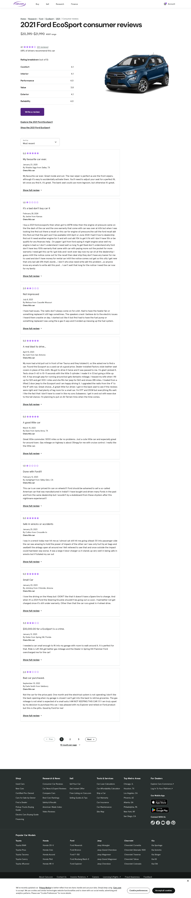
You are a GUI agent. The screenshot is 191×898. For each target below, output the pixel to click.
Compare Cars (49, 793)
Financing (20, 819)
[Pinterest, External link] (173, 823)
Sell (47, 4)
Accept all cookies (163, 890)
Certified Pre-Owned (25, 793)
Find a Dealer (21, 802)
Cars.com (117, 888)
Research (60, 4)
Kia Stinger (156, 854)
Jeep (99, 840)
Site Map (100, 811)
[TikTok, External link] (153, 823)
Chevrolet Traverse (132, 854)
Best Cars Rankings (51, 797)
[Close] (188, 881)
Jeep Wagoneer (104, 854)
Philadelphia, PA (130, 807)
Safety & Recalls (49, 802)
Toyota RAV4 (21, 845)
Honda (46, 840)
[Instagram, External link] (168, 823)
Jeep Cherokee (104, 863)
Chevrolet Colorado (132, 863)
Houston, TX (129, 788)
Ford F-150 (75, 854)
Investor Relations (78, 877)
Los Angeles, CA (130, 793)
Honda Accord (49, 854)
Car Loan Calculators (106, 784)
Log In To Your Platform (161, 788)
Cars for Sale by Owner (26, 797)
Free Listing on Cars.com (80, 793)
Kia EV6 (155, 863)
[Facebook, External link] (158, 823)
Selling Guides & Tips (78, 797)
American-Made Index (52, 807)
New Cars (20, 788)
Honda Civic (48, 850)
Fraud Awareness (132, 877)
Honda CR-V (48, 845)
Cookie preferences (138, 890)
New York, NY (129, 811)
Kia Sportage (157, 845)
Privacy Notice (45, 888)
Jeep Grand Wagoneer (107, 859)
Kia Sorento (156, 850)
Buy (37, 4)
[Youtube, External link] (163, 823)
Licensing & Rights (110, 877)
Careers (95, 877)
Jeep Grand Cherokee (107, 850)
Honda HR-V (48, 863)
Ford (41, 18)
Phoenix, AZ (129, 797)
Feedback (148, 877)
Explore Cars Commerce (161, 784)
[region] (95, 888)
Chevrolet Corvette (132, 845)
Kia (153, 840)
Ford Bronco (75, 850)
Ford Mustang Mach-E (79, 859)
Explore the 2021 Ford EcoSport (37, 122)
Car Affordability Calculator (108, 788)
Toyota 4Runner (22, 863)
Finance (74, 4)
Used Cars (20, 784)
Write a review (32, 111)
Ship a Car (101, 793)
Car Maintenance (104, 807)
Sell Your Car (75, 784)
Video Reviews (49, 811)
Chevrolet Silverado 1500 (135, 850)
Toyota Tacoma (22, 854)
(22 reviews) (42, 47)
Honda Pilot (48, 859)
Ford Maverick (76, 845)
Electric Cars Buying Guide (27, 814)
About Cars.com (46, 877)
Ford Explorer (76, 863)
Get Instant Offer (77, 788)
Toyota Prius (21, 850)
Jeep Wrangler (103, 845)
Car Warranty (102, 797)
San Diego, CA (130, 816)
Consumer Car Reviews (53, 784)
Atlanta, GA (128, 802)
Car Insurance (103, 802)
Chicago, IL (128, 784)
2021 (58, 18)
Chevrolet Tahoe (131, 859)
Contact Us (61, 877)
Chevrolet (128, 840)
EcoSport (50, 18)
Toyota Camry (22, 859)
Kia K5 (154, 859)
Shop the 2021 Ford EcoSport (35, 127)
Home (23, 18)
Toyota (18, 840)
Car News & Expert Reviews (54, 788)
